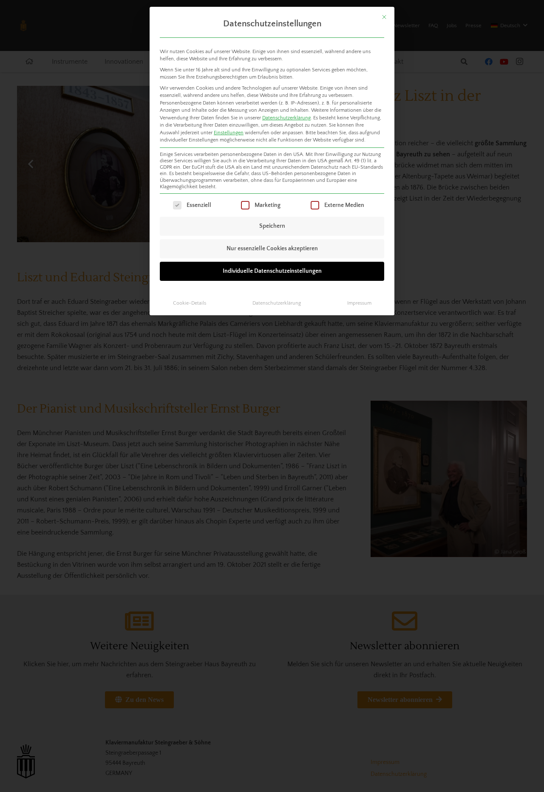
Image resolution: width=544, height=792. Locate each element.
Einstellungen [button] (229, 133)
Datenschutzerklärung (286, 118)
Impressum (359, 303)
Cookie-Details (189, 303)
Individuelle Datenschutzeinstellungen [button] (272, 271)
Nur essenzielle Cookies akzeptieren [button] (272, 248)
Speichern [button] (272, 226)
